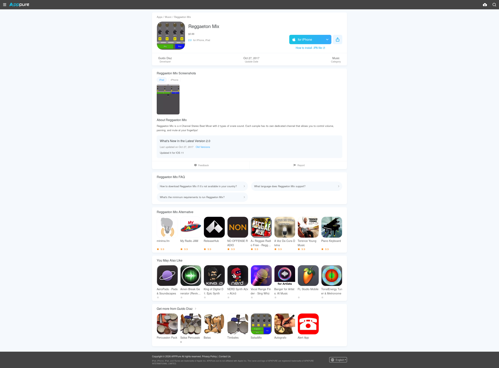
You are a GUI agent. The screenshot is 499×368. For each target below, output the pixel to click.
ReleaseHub (211, 241)
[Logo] (19, 5)
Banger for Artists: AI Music (284, 291)
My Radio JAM (189, 241)
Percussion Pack (167, 337)
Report (301, 165)
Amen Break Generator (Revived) (190, 291)
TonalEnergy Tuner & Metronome (331, 291)
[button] (4, 4)
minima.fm (163, 241)
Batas (207, 337)
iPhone (174, 79)
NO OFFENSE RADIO (237, 243)
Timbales (233, 337)
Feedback (203, 165)
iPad (161, 79)
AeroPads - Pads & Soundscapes (167, 291)
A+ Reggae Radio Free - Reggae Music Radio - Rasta (261, 243)
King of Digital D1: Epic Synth (213, 291)
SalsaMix (256, 337)
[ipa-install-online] (485, 4)
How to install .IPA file (309, 48)
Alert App (303, 337)
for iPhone (305, 39)
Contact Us (225, 356)
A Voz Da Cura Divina (284, 243)
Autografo (280, 337)
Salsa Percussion (190, 340)
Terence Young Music (307, 243)
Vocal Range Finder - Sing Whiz (261, 291)
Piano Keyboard (331, 241)
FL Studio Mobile (308, 289)
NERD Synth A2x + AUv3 (237, 291)
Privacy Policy (209, 356)
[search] (494, 4)
